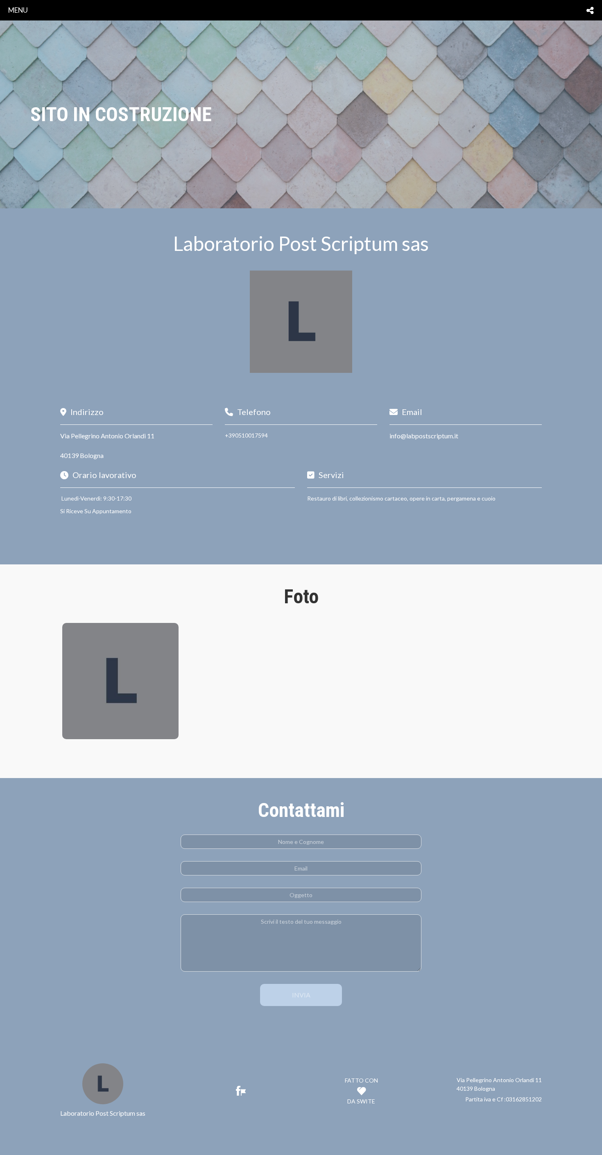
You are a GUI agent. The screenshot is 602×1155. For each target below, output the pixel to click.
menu (18, 10)
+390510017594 (246, 435)
